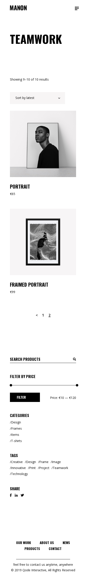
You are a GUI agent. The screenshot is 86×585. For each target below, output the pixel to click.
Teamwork (60, 468)
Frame (44, 462)
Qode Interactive (34, 570)
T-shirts (16, 441)
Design (16, 422)
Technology (19, 474)
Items (15, 434)
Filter (21, 397)
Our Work (23, 542)
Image (56, 462)
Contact (55, 548)
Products (32, 548)
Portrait (20, 186)
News (66, 542)
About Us (47, 542)
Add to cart (26, 116)
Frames (16, 428)
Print (32, 468)
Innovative (18, 468)
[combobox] (37, 98)
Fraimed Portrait (29, 284)
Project (44, 468)
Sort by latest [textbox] (24, 98)
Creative (17, 462)
